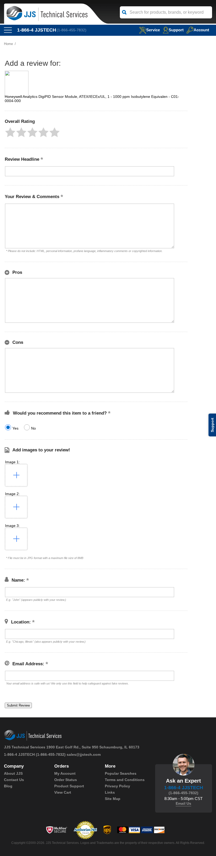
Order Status (65, 780)
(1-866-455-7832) (71, 30)
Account (201, 30)
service (153, 30)
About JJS (13, 773)
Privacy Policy (117, 786)
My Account (65, 773)
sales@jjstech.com (84, 754)
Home (8, 44)
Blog (8, 786)
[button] (10, 132)
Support (176, 30)
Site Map (112, 799)
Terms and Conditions (125, 780)
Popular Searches (120, 773)
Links (110, 792)
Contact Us (14, 780)
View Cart (62, 792)
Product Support (69, 786)
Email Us (183, 803)
